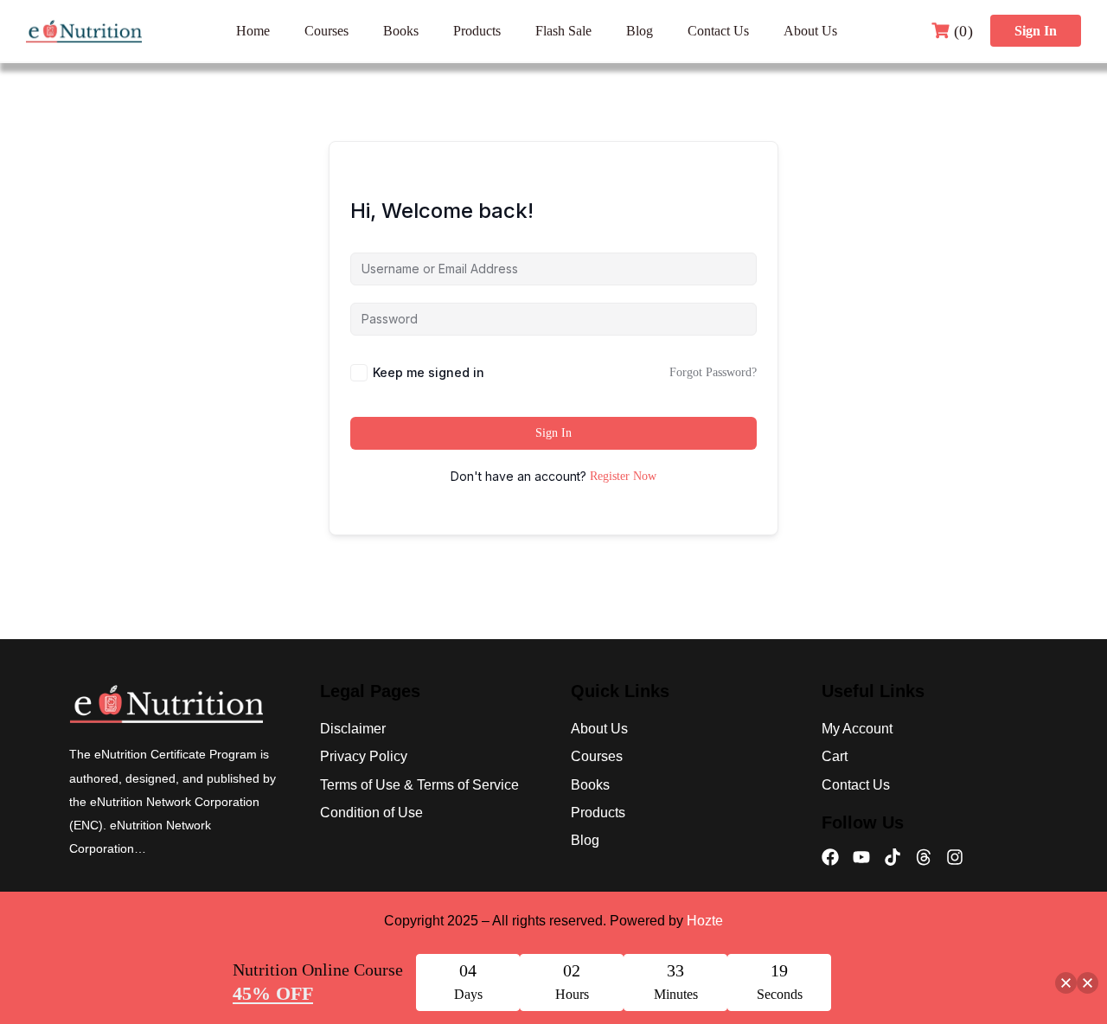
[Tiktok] (892, 857)
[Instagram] (954, 857)
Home (253, 30)
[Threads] (923, 857)
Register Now (623, 476)
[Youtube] (861, 857)
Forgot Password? (713, 372)
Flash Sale (563, 30)
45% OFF (273, 993)
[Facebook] (830, 857)
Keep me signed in (428, 372)
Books (401, 30)
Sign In (1035, 30)
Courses (326, 30)
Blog (639, 30)
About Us (810, 30)
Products (477, 30)
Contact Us (718, 30)
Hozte (705, 920)
